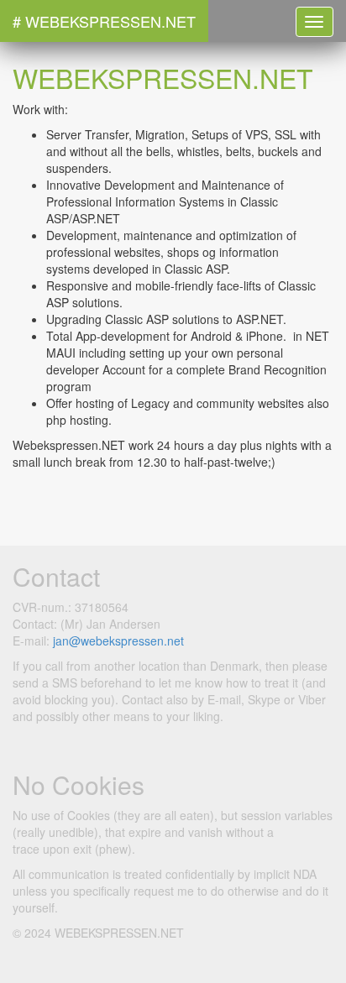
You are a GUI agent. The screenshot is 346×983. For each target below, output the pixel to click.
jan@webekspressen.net (118, 640)
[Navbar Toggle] (314, 22)
